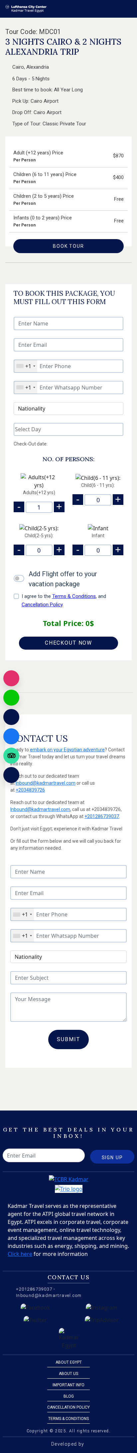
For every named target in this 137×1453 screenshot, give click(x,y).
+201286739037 (101, 816)
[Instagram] (11, 678)
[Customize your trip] (11, 775)
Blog (69, 1396)
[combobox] (25, 366)
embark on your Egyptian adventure (67, 749)
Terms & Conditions (74, 596)
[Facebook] (11, 736)
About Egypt (69, 1362)
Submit (68, 1039)
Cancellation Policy (42, 605)
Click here (20, 1254)
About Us (68, 1373)
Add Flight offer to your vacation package (63, 579)
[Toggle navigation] (127, 8)
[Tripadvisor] (11, 756)
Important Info (68, 1385)
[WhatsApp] (11, 698)
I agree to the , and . (64, 600)
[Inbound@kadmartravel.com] (11, 717)
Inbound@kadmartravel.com (45, 783)
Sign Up (112, 1157)
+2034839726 (30, 790)
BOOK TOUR (68, 246)
